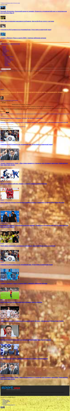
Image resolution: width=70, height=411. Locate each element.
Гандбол (6, 63)
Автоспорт (4, 54)
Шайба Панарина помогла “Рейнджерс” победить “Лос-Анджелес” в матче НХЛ (21, 118)
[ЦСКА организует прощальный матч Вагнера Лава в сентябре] (9, 298)
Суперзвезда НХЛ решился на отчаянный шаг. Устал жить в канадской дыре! (25, 29)
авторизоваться (22, 126)
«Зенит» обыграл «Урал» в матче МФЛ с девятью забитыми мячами (23, 38)
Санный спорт (8, 62)
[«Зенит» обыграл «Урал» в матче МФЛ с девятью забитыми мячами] (3, 35)
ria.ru (6, 111)
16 (0, 148)
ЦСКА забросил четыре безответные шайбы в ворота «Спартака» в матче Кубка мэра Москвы (32, 202)
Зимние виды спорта (9, 56)
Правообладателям (6, 401)
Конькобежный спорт (9, 59)
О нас (3, 399)
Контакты (4, 403)
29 (0, 343)
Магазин (4, 46)
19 (0, 168)
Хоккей (4, 48)
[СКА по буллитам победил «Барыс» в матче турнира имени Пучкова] (9, 180)
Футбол (4, 47)
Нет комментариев (14, 100)
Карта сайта (4, 402)
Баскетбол (4, 49)
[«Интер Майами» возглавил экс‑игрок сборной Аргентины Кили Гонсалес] (9, 336)
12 (0, 230)
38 (0, 187)
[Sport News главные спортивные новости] (10, 390)
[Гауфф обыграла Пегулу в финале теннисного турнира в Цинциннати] (9, 355)
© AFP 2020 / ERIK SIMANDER (6, 104)
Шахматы (6, 64)
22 (0, 287)
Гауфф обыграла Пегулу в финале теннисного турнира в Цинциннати (24, 358)
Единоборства (5, 50)
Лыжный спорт (8, 61)
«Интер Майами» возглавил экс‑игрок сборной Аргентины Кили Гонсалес (25, 340)
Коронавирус (7, 57)
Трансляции (7, 65)
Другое (4, 55)
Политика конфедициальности (8, 404)
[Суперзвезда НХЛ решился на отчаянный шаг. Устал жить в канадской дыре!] (3, 27)
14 (0, 249)
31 (0, 206)
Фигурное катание (8, 58)
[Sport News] (10, 3)
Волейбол (4, 52)
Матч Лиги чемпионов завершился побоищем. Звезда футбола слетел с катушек (27, 21)
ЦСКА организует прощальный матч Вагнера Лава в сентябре (21, 302)
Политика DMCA (5, 400)
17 (0, 305)
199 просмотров (3, 100)
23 (0, 362)
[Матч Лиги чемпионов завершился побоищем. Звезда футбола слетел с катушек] (3, 18)
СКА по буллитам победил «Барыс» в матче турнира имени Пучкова (23, 183)
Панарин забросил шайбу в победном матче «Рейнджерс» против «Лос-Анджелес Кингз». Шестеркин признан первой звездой (34, 122)
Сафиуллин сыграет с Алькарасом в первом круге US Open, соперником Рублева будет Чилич (32, 321)
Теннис (4, 53)
